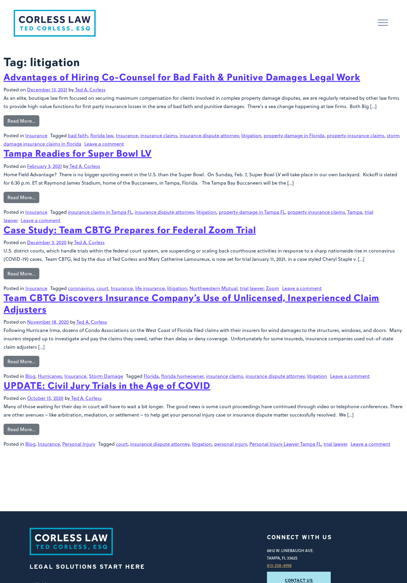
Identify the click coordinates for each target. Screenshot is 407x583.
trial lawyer (252, 288)
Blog (30, 376)
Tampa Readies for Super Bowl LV (78, 153)
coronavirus (81, 288)
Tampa (354, 212)
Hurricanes (50, 376)
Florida (151, 376)
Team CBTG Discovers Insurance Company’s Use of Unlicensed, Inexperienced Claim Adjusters (191, 303)
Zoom (272, 288)
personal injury (230, 444)
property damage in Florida (294, 135)
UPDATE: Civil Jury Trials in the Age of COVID (107, 386)
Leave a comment (104, 144)
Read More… (21, 121)
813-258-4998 (279, 565)
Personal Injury (78, 444)
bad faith (78, 135)
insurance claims (158, 135)
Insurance (36, 135)
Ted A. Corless (89, 89)
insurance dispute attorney (209, 135)
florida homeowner (182, 376)
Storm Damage (106, 376)
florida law (102, 135)
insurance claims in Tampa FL (100, 212)
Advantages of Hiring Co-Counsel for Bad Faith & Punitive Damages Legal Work (182, 77)
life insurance (150, 288)
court (102, 288)
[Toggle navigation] (383, 23)
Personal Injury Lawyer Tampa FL (285, 444)
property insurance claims (355, 135)
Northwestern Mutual (213, 288)
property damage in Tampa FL (252, 212)
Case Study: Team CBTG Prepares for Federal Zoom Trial (130, 230)
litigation (251, 135)
